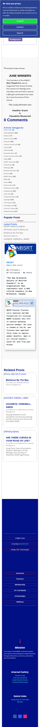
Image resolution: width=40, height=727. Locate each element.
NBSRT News (8, 176)
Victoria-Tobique (9, 208)
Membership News (10, 170)
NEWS (6, 179)
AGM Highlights (9, 133)
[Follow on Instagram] (25, 716)
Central (6, 147)
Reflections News (10, 188)
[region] (20, 19)
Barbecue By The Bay (13, 233)
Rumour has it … (11, 236)
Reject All (20, 33)
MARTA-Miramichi (10, 162)
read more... (11, 390)
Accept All (20, 21)
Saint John (7, 194)
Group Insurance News (11, 156)
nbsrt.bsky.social (14, 265)
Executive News (9, 153)
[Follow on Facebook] (15, 716)
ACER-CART (8, 130)
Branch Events (9, 138)
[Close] (37, 2)
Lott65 (10, 383)
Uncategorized (9, 205)
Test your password (20, 678)
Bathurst (7, 136)
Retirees (20, 702)
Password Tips (20, 675)
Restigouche (15, 39)
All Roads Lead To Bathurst (16, 229)
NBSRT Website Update (14, 226)
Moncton (7, 173)
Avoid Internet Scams (20, 680)
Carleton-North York (11, 144)
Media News (8, 165)
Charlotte (7, 150)
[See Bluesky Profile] (31, 303)
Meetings (7, 168)
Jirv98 (10, 410)
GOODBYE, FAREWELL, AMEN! (16, 239)
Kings (6, 159)
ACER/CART (25, 544)
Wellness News (9, 211)
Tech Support (8, 202)
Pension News (8, 185)
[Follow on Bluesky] (20, 716)
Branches (7, 141)
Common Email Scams (20, 682)
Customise (20, 27)
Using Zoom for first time (20, 700)
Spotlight (7, 200)
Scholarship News (10, 197)
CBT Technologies (22, 550)
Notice (6, 182)
